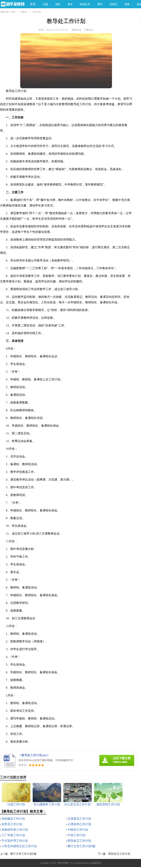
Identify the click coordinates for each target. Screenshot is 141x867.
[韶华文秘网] (12, 4)
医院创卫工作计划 (79, 840)
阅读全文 (76, 29)
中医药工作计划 (78, 829)
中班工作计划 (76, 835)
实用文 (23, 12)
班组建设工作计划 (13, 818)
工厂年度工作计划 (13, 835)
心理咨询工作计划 (79, 824)
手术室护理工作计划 (14, 840)
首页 (33, 4)
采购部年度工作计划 (14, 829)
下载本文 (88, 29)
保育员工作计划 (11, 824)
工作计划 (36, 12)
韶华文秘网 (63, 863)
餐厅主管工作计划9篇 (81, 846)
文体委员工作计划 (79, 818)
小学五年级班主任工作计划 (19, 846)
